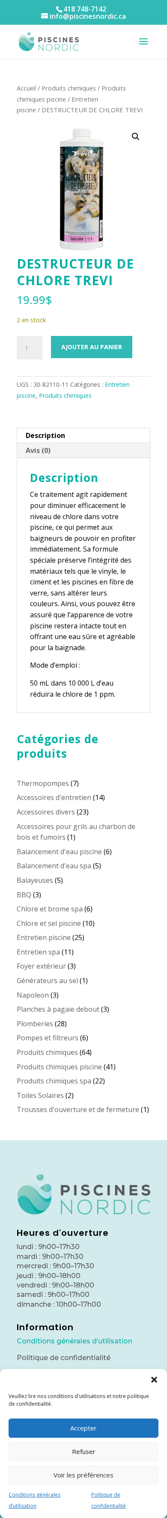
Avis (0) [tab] (38, 450)
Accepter (83, 1428)
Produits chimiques (69, 88)
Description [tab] (45, 435)
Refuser (83, 1451)
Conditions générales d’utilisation (74, 1341)
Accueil (26, 88)
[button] (154, 1379)
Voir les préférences (83, 1475)
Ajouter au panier (91, 347)
